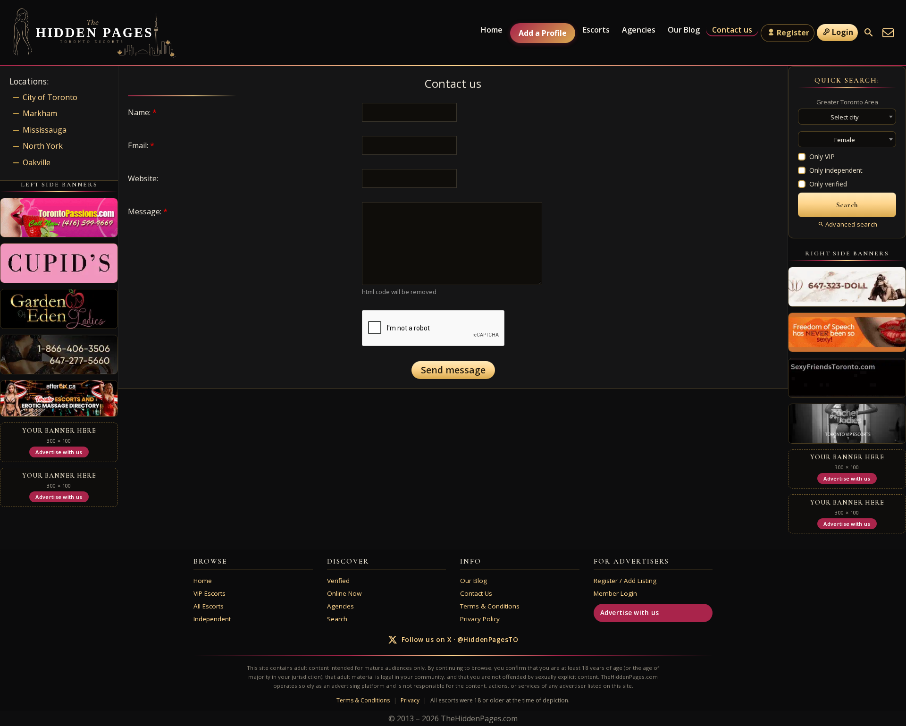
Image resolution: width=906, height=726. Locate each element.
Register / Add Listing (625, 580)
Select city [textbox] (844, 117)
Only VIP (822, 156)
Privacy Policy (480, 619)
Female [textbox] (844, 139)
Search (337, 619)
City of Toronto (50, 97)
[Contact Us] (888, 32)
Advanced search (851, 224)
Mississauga (45, 130)
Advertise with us (629, 612)
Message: (148, 211)
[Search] (868, 32)
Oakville (36, 162)
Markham (40, 113)
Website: (143, 178)
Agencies (638, 30)
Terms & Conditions (490, 606)
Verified (338, 580)
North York (43, 146)
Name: (142, 112)
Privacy (410, 700)
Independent (212, 619)
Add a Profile (543, 33)
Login (842, 32)
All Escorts (208, 606)
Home (492, 30)
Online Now (344, 593)
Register (793, 32)
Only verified (828, 183)
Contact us (732, 30)
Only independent (836, 170)
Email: (141, 145)
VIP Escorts (209, 593)
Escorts (596, 30)
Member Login (615, 593)
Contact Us (476, 593)
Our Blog (684, 30)
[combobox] (847, 117)
